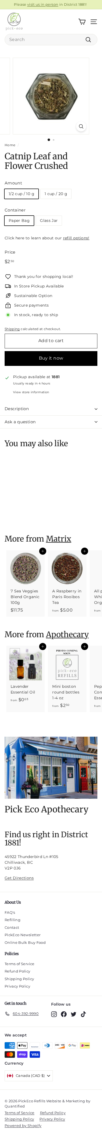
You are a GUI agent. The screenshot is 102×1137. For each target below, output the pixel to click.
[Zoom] (81, 126)
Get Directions (19, 877)
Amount (13, 183)
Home (10, 145)
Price (10, 252)
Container (15, 210)
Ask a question (20, 421)
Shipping (12, 329)
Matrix (58, 539)
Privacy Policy (17, 986)
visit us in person (42, 4)
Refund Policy (17, 971)
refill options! (76, 238)
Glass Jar (49, 220)
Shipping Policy (19, 979)
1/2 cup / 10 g (21, 193)
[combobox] (51, 39)
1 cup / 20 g (56, 193)
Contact (12, 927)
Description (17, 408)
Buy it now (51, 358)
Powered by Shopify (23, 1125)
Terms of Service (20, 964)
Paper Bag (19, 220)
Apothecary (67, 634)
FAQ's (10, 912)
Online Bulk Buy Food (25, 942)
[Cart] (82, 22)
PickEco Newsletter (23, 935)
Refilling (12, 920)
